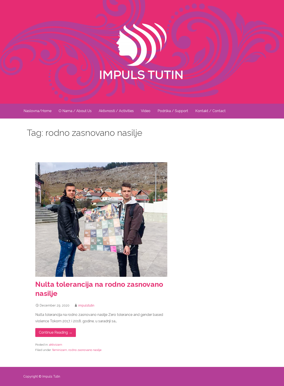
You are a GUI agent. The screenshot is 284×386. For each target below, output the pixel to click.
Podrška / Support (173, 111)
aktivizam (55, 344)
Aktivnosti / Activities (116, 111)
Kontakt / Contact (210, 111)
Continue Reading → (55, 332)
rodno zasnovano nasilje (84, 350)
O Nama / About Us (75, 111)
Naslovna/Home (37, 111)
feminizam (59, 350)
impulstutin (86, 305)
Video (145, 111)
